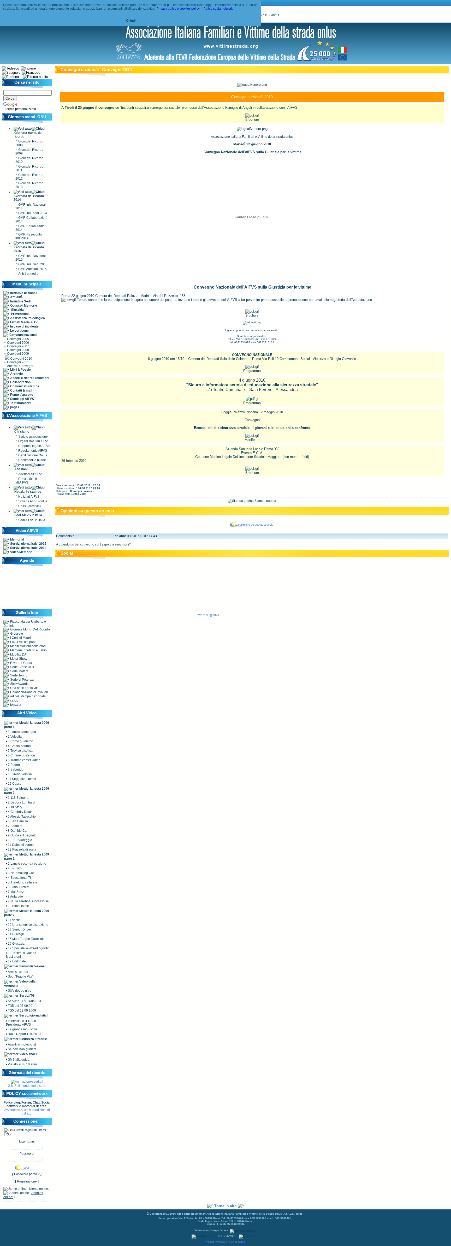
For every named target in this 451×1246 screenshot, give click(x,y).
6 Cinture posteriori (21, 755)
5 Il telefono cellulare (22, 882)
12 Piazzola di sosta (22, 849)
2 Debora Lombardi (21, 802)
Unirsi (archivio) (29, 506)
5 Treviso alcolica (20, 751)
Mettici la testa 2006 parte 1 (26, 725)
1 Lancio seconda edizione (27, 863)
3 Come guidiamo (20, 741)
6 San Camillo (18, 821)
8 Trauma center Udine (24, 760)
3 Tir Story (15, 807)
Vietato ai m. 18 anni (22, 1064)
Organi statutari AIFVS (33, 441)
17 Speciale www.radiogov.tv (28, 948)
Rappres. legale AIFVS (34, 446)
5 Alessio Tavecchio (22, 816)
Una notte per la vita (24, 688)
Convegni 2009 (18, 353)
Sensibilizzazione (32, 966)
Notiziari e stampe (27, 491)
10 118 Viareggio (20, 840)
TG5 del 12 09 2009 (22, 1010)
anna (123, 536)
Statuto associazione (33, 436)
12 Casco (14, 783)
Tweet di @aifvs (208, 615)
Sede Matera (18, 671)
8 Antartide (15, 896)
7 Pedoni (14, 765)
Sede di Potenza (21, 679)
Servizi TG (26, 995)
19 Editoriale (17, 961)
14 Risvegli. (16, 934)
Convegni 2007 (18, 346)
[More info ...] (249, 1236)
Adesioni (20, 469)
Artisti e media (28, 273)
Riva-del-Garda (20, 663)
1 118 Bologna (18, 798)
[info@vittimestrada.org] (252, 322)
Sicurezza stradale (33, 1039)
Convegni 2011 (18, 362)
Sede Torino (18, 675)
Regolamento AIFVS (32, 450)
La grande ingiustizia (23, 1029)
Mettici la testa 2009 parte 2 (26, 913)
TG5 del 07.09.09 (20, 1006)
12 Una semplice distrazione (28, 925)
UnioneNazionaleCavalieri (28, 692)
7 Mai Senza (17, 892)
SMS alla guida (18, 1059)
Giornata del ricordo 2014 (29, 198)
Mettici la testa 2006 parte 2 (26, 791)
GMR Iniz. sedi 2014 (32, 213)
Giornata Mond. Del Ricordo (29, 629)
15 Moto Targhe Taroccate (26, 939)
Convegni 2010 (21, 358)
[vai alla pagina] (27, 1081)
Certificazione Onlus (32, 455)
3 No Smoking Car (21, 873)
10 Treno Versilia (20, 774)
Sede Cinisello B (21, 667)
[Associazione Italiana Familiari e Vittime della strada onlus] (231, 61)
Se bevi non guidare (22, 1049)
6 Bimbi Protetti (18, 887)
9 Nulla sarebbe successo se (28, 901)
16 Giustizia (16, 943)
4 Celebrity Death (20, 812)
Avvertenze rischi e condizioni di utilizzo (27, 1111)
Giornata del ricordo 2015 (29, 249)
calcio (14, 700)
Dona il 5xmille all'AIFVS (27, 480)
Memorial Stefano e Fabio (28, 650)
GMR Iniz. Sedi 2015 (33, 264)
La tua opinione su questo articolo (252, 524)
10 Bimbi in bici (18, 906)
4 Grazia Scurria (19, 746)
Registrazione (27, 1181)
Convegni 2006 (18, 342)
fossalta (15, 705)
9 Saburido (15, 769)
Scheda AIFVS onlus (32, 501)
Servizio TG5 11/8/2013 (24, 1001)
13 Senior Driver (19, 929)
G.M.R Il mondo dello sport (27, 1086)
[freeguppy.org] (204, 1236)
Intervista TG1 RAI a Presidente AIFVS (21, 1022)
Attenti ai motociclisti (22, 1044)
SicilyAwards (18, 684)
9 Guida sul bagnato (22, 835)
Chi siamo (21, 431)
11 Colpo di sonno (21, 845)
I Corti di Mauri (20, 638)
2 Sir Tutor (15, 868)
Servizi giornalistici (33, 1015)
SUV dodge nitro (19, 990)
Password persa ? (27, 1174)
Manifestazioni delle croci (27, 646)
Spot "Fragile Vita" (20, 976)
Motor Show (18, 659)
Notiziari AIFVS (28, 496)
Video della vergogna (19, 983)
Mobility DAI (18, 654)
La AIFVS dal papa (23, 642)
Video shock (28, 1054)
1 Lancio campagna (22, 732)
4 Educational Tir (20, 878)
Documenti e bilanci (32, 460)
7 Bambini (15, 826)
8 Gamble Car (18, 830)
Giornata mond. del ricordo (28, 134)
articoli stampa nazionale (27, 696)
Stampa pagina (265, 501)
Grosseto (16, 633)
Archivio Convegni (20, 366)
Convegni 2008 (18, 350)
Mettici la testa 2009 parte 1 (26, 856)
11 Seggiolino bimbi (22, 779)
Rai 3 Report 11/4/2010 (24, 1034)
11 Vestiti (14, 920)
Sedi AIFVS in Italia (28, 515)
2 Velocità (15, 736)
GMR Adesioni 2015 (32, 269)
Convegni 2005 (18, 339)
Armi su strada (18, 972)
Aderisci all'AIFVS (30, 474)
